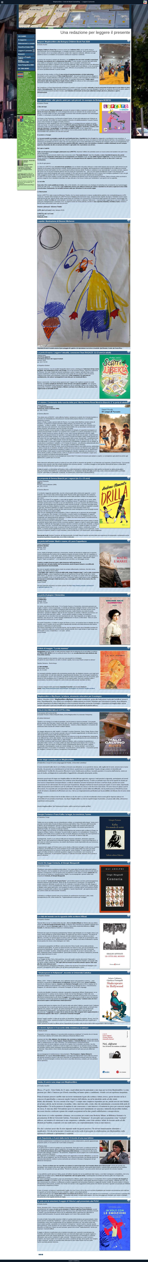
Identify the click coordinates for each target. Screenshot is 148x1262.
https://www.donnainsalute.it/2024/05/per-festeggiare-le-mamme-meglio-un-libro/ (68, 688)
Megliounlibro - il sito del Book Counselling (66, 2)
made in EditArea (74, 1261)
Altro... (19, 113)
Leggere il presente (88, 2)
